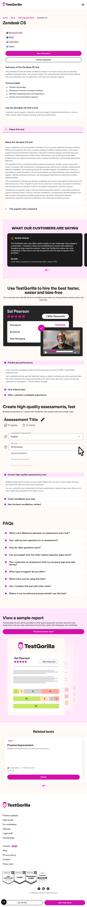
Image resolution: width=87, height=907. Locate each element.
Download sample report (43, 631)
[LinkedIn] (48, 888)
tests (13, 18)
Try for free (22, 903)
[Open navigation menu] (83, 4)
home (5, 18)
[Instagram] (43, 888)
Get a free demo (43, 53)
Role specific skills (26, 18)
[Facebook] (39, 888)
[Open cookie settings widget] (4, 902)
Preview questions (43, 60)
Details (43, 777)
